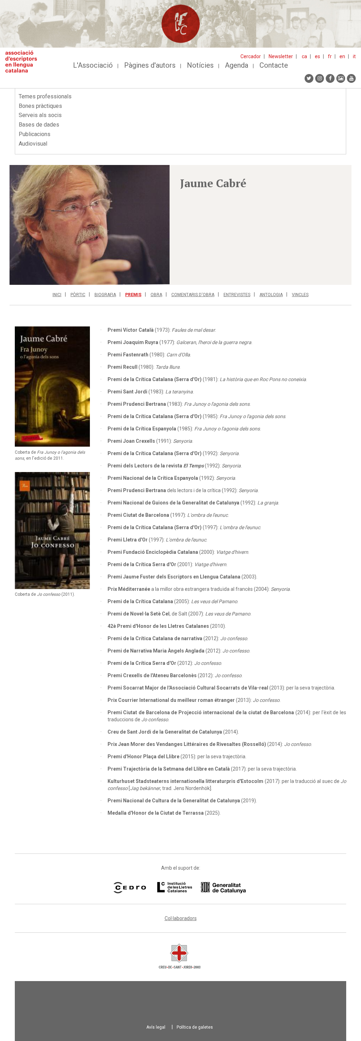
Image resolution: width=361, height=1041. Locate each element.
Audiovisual (33, 143)
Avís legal (155, 1027)
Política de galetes (195, 1027)
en (342, 56)
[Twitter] (309, 78)
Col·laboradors (181, 918)
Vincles (300, 294)
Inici (57, 294)
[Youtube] (351, 78)
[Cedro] (130, 887)
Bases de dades (39, 124)
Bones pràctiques (40, 106)
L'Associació (93, 65)
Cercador (250, 56)
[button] (90, 225)
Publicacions (34, 134)
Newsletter (281, 56)
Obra (156, 294)
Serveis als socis (40, 115)
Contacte (273, 65)
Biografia (105, 294)
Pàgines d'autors (150, 65)
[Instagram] (319, 78)
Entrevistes (237, 294)
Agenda (236, 65)
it (354, 56)
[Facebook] (330, 78)
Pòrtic (78, 294)
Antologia (271, 294)
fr (330, 56)
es (317, 56)
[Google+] (340, 78)
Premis (133, 294)
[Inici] (23, 61)
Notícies (200, 65)
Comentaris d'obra (192, 294)
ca (304, 56)
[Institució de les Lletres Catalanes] (201, 887)
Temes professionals (45, 96)
